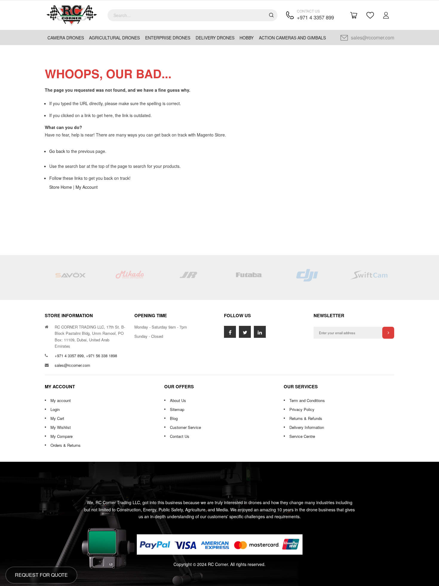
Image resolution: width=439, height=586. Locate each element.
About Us (178, 400)
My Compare (61, 436)
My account (60, 400)
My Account (87, 187)
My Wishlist (60, 427)
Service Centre (302, 436)
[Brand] (70, 277)
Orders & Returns (65, 445)
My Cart (57, 418)
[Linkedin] (260, 332)
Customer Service (185, 427)
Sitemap (177, 409)
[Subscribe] (388, 333)
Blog (174, 418)
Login (55, 409)
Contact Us (179, 436)
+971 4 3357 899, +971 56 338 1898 (86, 355)
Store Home (60, 187)
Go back (57, 151)
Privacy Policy (301, 409)
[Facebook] (230, 332)
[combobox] (192, 15)
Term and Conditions (307, 400)
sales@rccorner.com (372, 37)
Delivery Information (306, 427)
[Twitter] (245, 332)
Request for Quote (41, 574)
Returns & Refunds (305, 418)
